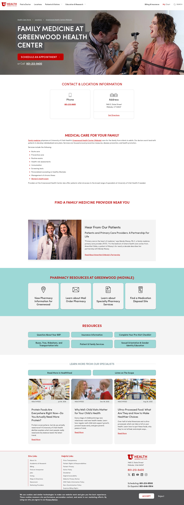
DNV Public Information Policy (73, 482)
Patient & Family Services (92, 344)
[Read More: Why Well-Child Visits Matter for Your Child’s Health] (92, 389)
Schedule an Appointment (39, 57)
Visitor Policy (67, 470)
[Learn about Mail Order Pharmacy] (75, 296)
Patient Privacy (68, 466)
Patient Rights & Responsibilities (74, 463)
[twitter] (129, 474)
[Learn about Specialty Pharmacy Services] (108, 296)
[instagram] (146, 474)
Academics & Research (38, 463)
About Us (33, 460)
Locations (38, 4)
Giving (32, 476)
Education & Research (74, 4)
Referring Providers (37, 485)
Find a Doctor (25, 4)
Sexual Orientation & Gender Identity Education (135, 344)
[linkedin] (142, 474)
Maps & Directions (36, 479)
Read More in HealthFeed (59, 372)
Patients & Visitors (52, 4)
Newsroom (34, 482)
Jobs (31, 473)
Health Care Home (24, 20)
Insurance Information (92, 334)
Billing (32, 466)
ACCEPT (146, 496)
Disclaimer (67, 473)
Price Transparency (70, 460)
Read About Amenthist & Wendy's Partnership (102, 255)
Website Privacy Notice (71, 479)
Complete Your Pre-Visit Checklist (135, 334)
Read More (36, 439)
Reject (161, 496)
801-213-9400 (34, 63)
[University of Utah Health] (9, 4)
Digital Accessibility (70, 476)
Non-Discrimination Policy (72, 485)
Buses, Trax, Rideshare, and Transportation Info (49, 344)
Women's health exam (40, 179)
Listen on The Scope (124, 372)
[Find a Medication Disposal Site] (140, 296)
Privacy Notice (52, 499)
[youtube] (137, 474)
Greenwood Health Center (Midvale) (59, 20)
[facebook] (133, 474)
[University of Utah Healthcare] (142, 457)
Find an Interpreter (37, 470)
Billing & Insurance (152, 4)
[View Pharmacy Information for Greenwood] (43, 296)
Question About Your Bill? (49, 334)
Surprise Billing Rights (70, 488)
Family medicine (34, 140)
